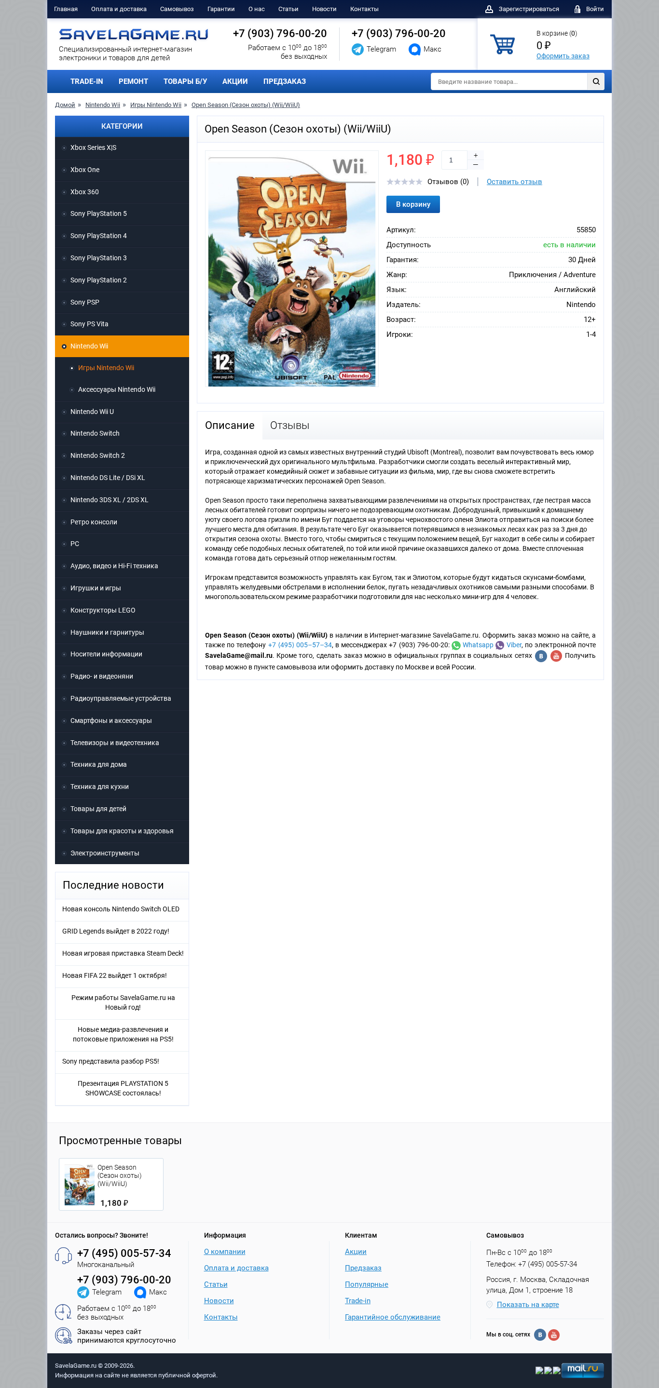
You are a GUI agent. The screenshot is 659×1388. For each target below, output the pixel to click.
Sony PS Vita (89, 324)
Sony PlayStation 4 (98, 236)
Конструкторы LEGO (103, 610)
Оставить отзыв (514, 181)
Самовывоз (177, 9)
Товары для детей (98, 809)
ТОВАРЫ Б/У (185, 81)
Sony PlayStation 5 (98, 213)
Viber (512, 645)
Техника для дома (98, 764)
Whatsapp (477, 645)
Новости (324, 9)
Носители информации (106, 654)
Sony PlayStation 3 (98, 258)
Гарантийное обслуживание (392, 1317)
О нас (256, 9)
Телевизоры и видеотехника (114, 743)
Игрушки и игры (95, 588)
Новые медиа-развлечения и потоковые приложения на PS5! (123, 1034)
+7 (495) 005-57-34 (124, 1253)
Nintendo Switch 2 (97, 455)
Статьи (288, 9)
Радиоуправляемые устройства (120, 698)
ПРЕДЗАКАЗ (284, 81)
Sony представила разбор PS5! (110, 1061)
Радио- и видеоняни (101, 676)
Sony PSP (84, 302)
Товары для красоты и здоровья (122, 831)
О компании (225, 1251)
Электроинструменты (104, 853)
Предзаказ (363, 1268)
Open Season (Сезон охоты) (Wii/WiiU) (246, 104)
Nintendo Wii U (92, 411)
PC (74, 543)
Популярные (366, 1284)
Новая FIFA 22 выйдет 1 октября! (114, 975)
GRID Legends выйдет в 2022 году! (115, 931)
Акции (356, 1251)
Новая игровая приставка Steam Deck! (123, 953)
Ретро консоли (93, 522)
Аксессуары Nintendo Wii (116, 389)
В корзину (413, 204)
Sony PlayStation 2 (98, 280)
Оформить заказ (563, 56)
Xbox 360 (84, 192)
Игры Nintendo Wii (155, 104)
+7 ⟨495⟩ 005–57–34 (300, 645)
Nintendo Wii (102, 104)
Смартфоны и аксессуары (111, 720)
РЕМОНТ (133, 81)
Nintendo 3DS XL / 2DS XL (109, 500)
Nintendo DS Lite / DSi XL (107, 477)
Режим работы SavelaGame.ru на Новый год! (123, 1002)
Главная (66, 9)
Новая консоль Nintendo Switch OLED (120, 909)
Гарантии (221, 9)
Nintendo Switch (95, 433)
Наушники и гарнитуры (107, 632)
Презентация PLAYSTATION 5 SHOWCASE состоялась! (123, 1088)
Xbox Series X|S (93, 147)
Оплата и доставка (119, 9)
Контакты (364, 9)
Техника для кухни (99, 786)
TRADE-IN (86, 81)
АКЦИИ (235, 81)
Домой (65, 104)
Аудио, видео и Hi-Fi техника (114, 566)
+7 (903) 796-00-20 (280, 33)
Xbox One (84, 170)
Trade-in (358, 1300)
